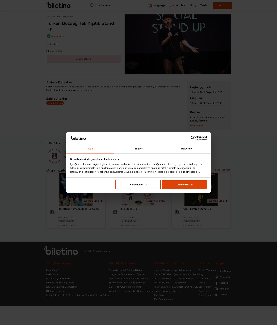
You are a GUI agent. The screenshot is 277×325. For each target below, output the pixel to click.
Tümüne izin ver (184, 184)
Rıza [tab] (90, 148)
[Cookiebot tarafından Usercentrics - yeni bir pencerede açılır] (193, 138)
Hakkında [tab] (186, 148)
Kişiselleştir (136, 184)
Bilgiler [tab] (138, 148)
